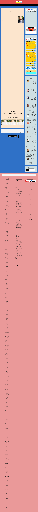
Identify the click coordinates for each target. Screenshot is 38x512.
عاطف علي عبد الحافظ (6, 332)
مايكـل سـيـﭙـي (6, 415)
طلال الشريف (6, 327)
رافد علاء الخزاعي (7, 270)
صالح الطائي (7, 314)
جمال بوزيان (7, 231)
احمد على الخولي (7, 192)
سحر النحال (7, 288)
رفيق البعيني (7, 276)
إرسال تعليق (21, 132)
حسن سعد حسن (7, 249)
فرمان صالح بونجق (7, 385)
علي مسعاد (7, 363)
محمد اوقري (7, 432)
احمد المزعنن (6, 187)
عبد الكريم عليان (7, 340)
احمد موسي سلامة (7, 193)
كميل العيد (7, 398)
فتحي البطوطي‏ (6, 381)
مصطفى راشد (7, 455)
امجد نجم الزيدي (7, 206)
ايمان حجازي (6, 215)
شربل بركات (7, 310)
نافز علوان (7, 473)
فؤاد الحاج (7, 375)
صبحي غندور (7, 320)
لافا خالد (7, 402)
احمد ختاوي (7, 188)
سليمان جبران (6, 298)
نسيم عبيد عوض (6, 482)
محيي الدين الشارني (7, 447)
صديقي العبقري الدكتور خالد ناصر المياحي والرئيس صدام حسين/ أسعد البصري (33, 133)
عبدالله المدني (6, 346)
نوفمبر (16, 186)
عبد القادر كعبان (6, 337)
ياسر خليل (7, 498)
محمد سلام (7, 437)
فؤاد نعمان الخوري (7, 376)
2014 (16, 181)
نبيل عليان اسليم (7, 476)
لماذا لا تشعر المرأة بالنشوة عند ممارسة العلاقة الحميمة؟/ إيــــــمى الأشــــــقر (33, 98)
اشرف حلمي (7, 197)
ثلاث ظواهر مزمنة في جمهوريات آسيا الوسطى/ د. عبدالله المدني (33, 123)
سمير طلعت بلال (7, 305)
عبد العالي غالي (7, 336)
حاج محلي (7, 244)
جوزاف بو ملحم (6, 240)
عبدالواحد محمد (6, 349)
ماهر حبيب (7, 412)
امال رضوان (7, 205)
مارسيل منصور (6, 410)
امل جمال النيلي (7, 209)
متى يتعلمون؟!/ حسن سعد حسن (19, 208)
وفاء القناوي (7, 494)
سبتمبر (16, 188)
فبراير (16, 264)
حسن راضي (7, 248)
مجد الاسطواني (6, 416)
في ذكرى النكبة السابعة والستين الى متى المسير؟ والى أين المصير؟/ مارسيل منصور (33, 151)
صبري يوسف (7, 323)
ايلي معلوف (7, 214)
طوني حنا (7, 328)
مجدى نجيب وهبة (7, 420)
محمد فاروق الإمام (7, 441)
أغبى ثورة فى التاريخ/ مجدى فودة (33, 90)
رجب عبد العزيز (6, 272)
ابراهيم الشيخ (7, 180)
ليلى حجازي (7, 406)
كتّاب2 (30, 199)
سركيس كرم (7, 289)
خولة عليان (7, 263)
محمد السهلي (6, 429)
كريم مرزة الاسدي (7, 394)
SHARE (19, 113)
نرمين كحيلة (7, 480)
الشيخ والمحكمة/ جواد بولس (18, 227)
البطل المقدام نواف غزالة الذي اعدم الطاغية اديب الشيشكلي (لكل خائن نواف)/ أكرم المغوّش (33, 106)
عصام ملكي (7, 355)
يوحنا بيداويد (7, 502)
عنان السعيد (7, 367)
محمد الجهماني (6, 428)
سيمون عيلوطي (6, 307)
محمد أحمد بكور (7, 425)
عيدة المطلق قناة (7, 368)
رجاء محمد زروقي (7, 271)
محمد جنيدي (7, 433)
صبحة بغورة (7, 319)
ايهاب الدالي (7, 218)
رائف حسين (7, 266)
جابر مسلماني (6, 227)
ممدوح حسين (6, 460)
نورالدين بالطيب (6, 489)
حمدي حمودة (6, 253)
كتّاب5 (30, 204)
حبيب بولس (7, 245)
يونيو (16, 259)
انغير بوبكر (7, 213)
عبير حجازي (7, 350)
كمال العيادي (6, 397)
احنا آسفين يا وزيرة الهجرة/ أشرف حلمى (33, 158)
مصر (6, 451)
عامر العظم (7, 333)
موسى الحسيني (6, 463)
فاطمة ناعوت (7, 380)
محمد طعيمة (7, 438)
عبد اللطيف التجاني (7, 341)
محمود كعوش (6, 446)
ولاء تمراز (7, 495)
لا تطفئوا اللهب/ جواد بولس (18, 241)
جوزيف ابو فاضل (7, 241)
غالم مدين (7, 372)
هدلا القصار (7, 490)
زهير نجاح (7, 280)
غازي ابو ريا (7, 371)
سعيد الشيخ (7, 292)
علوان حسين (7, 359)
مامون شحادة (7, 411)
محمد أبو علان (6, 424)
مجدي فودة (7, 419)
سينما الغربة (30, 217)
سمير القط (7, 302)
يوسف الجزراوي (6, 503)
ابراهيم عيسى (6, 183)
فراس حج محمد (6, 384)
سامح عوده (7, 285)
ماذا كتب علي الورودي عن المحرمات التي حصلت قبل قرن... (18, 229)
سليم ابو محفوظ (6, 297)
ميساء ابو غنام (6, 467)
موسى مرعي (7, 464)
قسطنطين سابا (6, 389)
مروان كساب (7, 450)
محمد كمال (7, 442)
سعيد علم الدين (6, 293)
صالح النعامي (6, 315)
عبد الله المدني (6, 342)
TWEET (15, 113)
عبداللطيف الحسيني (7, 345)
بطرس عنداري (6, 222)
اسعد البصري (7, 196)
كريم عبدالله (7, 393)
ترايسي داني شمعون (7, 223)
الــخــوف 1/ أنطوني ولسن (18, 236)
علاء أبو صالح (6, 358)
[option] (20, 122)
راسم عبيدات (7, 267)
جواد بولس (7, 235)
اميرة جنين (7, 210)
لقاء (30, 212)
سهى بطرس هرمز (7, 306)
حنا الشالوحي (6, 257)
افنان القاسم (7, 200)
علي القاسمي (6, 362)
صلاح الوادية (7, 324)
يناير (16, 265)
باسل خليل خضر (7, 219)
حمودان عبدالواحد (7, 254)
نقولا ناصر (7, 485)
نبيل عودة (7, 477)
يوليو (16, 258)
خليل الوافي (7, 262)
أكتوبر (16, 187)
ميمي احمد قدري (7, 468)
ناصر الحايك (7, 472)
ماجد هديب (7, 407)
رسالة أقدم (15, 136)
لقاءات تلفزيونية (30, 189)
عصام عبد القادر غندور (7, 354)
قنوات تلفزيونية (30, 222)
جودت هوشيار (6, 236)
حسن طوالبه (7, 250)
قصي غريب (7, 390)
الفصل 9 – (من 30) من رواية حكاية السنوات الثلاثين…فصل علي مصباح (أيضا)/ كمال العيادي (33, 116)
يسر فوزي (7, 499)
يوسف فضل (7, 507)
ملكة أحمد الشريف (7, 459)
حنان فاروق (7, 258)
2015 (16, 180)
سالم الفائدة (7, 284)
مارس (16, 263)
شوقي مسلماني (6, 311)
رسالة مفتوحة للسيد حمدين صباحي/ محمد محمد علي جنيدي (18, 251)
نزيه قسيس (7, 481)
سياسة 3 (30, 194)
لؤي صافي (7, 403)
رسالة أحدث (10, 136)
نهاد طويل (7, 486)
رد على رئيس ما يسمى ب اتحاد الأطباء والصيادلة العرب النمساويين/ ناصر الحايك (33, 82)
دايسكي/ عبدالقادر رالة (18, 209)
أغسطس (17, 257)
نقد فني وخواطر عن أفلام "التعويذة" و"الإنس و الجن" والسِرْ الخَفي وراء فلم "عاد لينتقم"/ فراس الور (33, 141)
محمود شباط (7, 445)
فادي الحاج (7, 377)
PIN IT (5, 113)
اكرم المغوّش (7, 201)
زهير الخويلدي (6, 279)
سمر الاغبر (7, 301)
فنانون (30, 214)
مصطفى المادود (6, 454)
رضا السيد (7, 275)
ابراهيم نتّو (7, 184)
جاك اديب (7, 228)
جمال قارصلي (6, 232)
